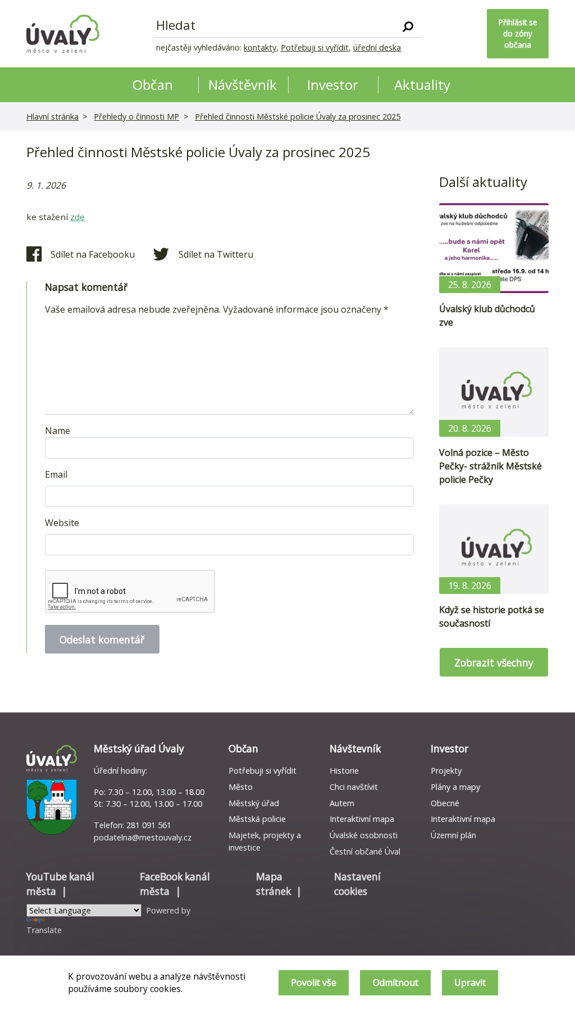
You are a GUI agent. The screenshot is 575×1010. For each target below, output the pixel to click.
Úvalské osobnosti (364, 835)
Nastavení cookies (357, 884)
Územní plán (453, 835)
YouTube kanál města (60, 884)
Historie (344, 770)
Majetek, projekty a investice (265, 841)
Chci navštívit (354, 787)
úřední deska (377, 47)
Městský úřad (254, 803)
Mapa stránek (273, 884)
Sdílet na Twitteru (216, 254)
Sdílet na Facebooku (93, 254)
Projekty (446, 770)
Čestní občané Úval (365, 851)
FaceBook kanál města (175, 884)
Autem (342, 803)
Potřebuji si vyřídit (315, 47)
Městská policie (257, 819)
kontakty (260, 47)
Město (241, 787)
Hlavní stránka (52, 116)
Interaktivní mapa (362, 819)
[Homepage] (62, 34)
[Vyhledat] (408, 25)
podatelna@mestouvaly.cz (142, 837)
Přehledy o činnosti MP (136, 116)
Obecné (445, 803)
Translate (44, 930)
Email (56, 474)
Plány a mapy (455, 787)
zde (77, 216)
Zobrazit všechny (493, 662)
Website (62, 523)
